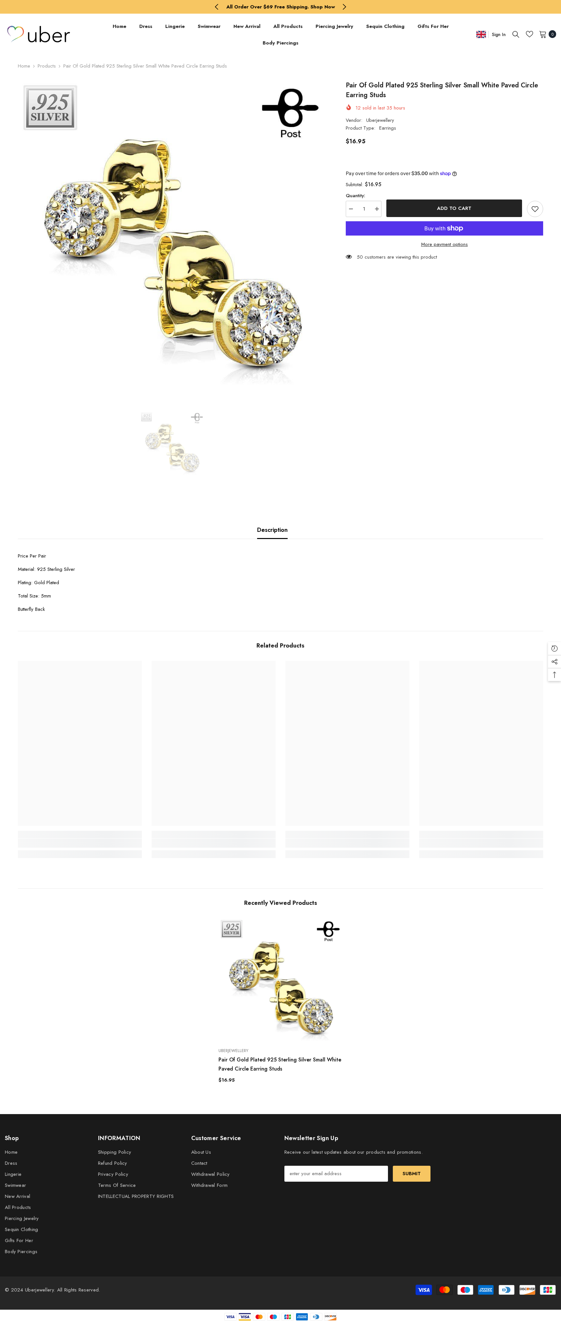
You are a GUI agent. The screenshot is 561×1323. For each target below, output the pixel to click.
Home (24, 66)
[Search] (516, 34)
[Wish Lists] (529, 34)
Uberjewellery (380, 120)
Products (47, 66)
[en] (481, 34)
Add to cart (454, 208)
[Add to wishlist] (535, 209)
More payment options (444, 244)
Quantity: (355, 195)
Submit (412, 1173)
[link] (80, 843)
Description (272, 530)
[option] (280, 7)
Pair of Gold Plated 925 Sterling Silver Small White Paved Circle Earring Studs (279, 1064)
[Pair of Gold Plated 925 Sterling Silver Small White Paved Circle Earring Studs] (280, 980)
